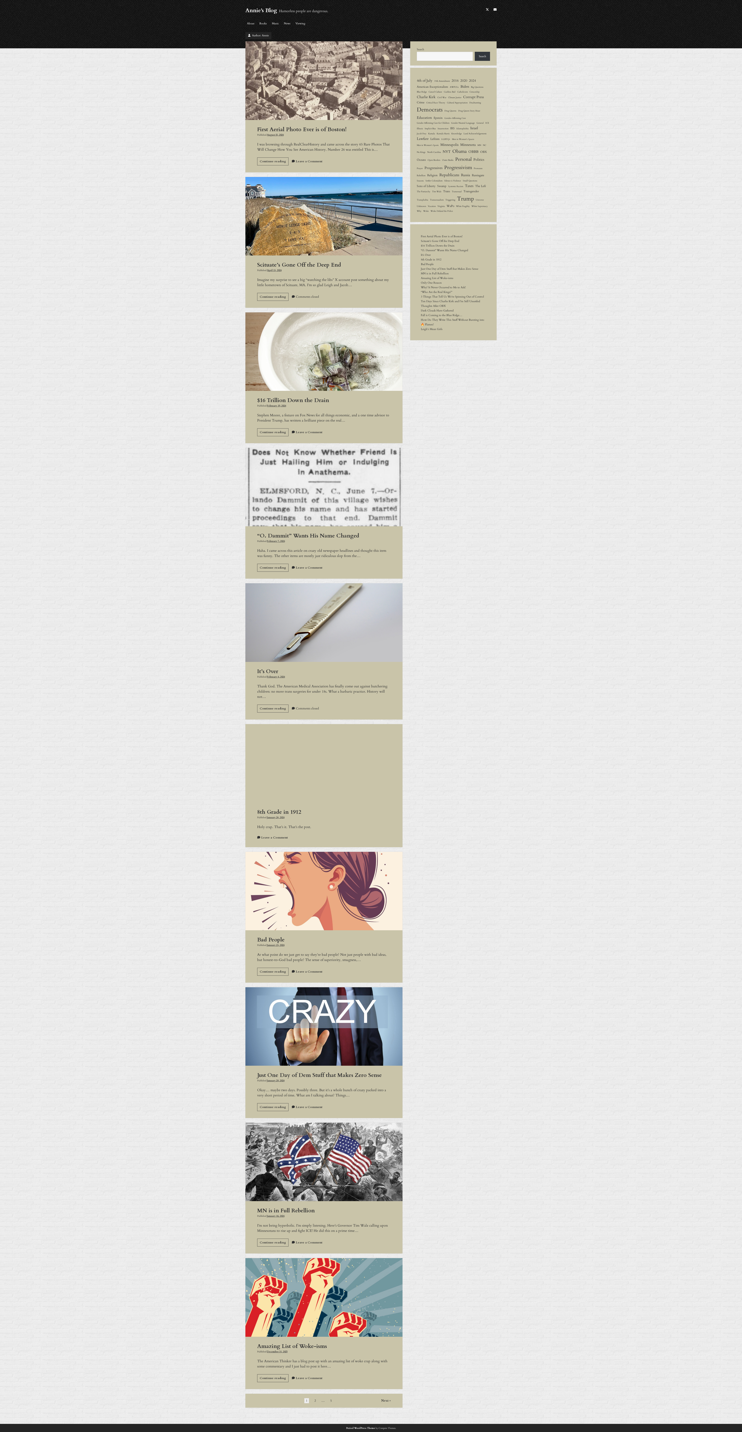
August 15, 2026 (275, 134)
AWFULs (454, 87)
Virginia (441, 206)
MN (479, 145)
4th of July (424, 80)
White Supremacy (479, 206)
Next (385, 1401)
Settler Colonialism (433, 180)
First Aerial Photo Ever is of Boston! (323, 80)
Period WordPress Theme (360, 1428)
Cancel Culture (435, 91)
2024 (472, 80)
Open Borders (434, 160)
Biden (464, 86)
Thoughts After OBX (433, 306)
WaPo (450, 206)
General (480, 123)
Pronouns (478, 168)
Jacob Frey (421, 133)
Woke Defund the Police (442, 211)
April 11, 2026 (274, 270)
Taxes (469, 186)
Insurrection (443, 128)
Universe (480, 199)
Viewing (300, 23)
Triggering (450, 199)
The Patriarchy (423, 191)
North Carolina (434, 152)
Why (419, 211)
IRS (452, 128)
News (287, 23)
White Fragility (463, 206)
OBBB (473, 151)
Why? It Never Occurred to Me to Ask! (443, 287)
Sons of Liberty (426, 186)
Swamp (441, 186)
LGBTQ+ (445, 139)
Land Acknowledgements (475, 133)
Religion (432, 175)
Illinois (420, 128)
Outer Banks (448, 160)
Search (420, 49)
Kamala (431, 133)
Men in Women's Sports (428, 145)
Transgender (471, 191)
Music (275, 23)
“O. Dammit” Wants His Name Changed (323, 487)
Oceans (421, 160)
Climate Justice (454, 97)
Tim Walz (436, 191)
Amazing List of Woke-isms (323, 1297)
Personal (463, 159)
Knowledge (456, 133)
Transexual (457, 191)
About (250, 23)
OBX (483, 152)
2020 (463, 80)
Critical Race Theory (435, 102)
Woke (426, 211)
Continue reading (274, 162)
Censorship (475, 91)
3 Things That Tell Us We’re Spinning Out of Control (452, 296)
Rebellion (421, 175)
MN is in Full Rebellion (323, 1162)
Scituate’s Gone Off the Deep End (323, 216)
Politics (478, 159)
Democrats (430, 110)
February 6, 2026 (276, 676)
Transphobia (422, 199)
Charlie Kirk (426, 97)
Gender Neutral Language (463, 123)
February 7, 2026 (276, 541)
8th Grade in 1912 (323, 763)
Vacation (432, 206)
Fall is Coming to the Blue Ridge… (441, 315)
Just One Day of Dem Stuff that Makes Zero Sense (323, 1026)
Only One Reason (431, 283)
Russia (465, 175)
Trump (465, 199)
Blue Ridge (422, 91)
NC (484, 145)
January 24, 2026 (275, 817)
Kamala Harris (443, 133)
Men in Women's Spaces (463, 139)
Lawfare (423, 138)
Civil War (441, 97)
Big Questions (477, 87)
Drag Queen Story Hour (469, 110)
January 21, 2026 (275, 945)
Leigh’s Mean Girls (431, 329)
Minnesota (468, 144)
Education (424, 117)
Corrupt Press (473, 97)
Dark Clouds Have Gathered (437, 310)
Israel (474, 128)
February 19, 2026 (276, 405)
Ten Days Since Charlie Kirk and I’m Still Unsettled (450, 301)
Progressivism (458, 167)
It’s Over (323, 622)
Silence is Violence (452, 180)
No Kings (421, 152)
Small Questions (470, 180)
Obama (459, 151)
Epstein (438, 118)
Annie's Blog (261, 10)
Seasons (420, 180)
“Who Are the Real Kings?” (436, 292)
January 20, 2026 (275, 1080)
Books (263, 23)
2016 (455, 80)
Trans (446, 191)
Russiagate (478, 175)
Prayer (420, 168)
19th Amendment (442, 81)
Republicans (449, 175)
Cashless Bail (449, 91)
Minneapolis (449, 144)
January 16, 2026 (275, 1216)
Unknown (421, 206)
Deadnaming (475, 102)
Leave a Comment (309, 161)
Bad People (323, 891)
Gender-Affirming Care (455, 118)
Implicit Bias (430, 128)
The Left (480, 186)
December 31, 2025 (277, 1351)
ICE (487, 123)
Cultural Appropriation (457, 102)
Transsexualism (437, 199)
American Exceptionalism (432, 87)
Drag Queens (450, 110)
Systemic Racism (455, 186)
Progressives (433, 168)
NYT (447, 151)
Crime (421, 102)
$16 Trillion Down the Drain (323, 351)
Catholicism (462, 91)
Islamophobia (462, 128)
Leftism (435, 139)
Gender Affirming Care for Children (433, 123)
